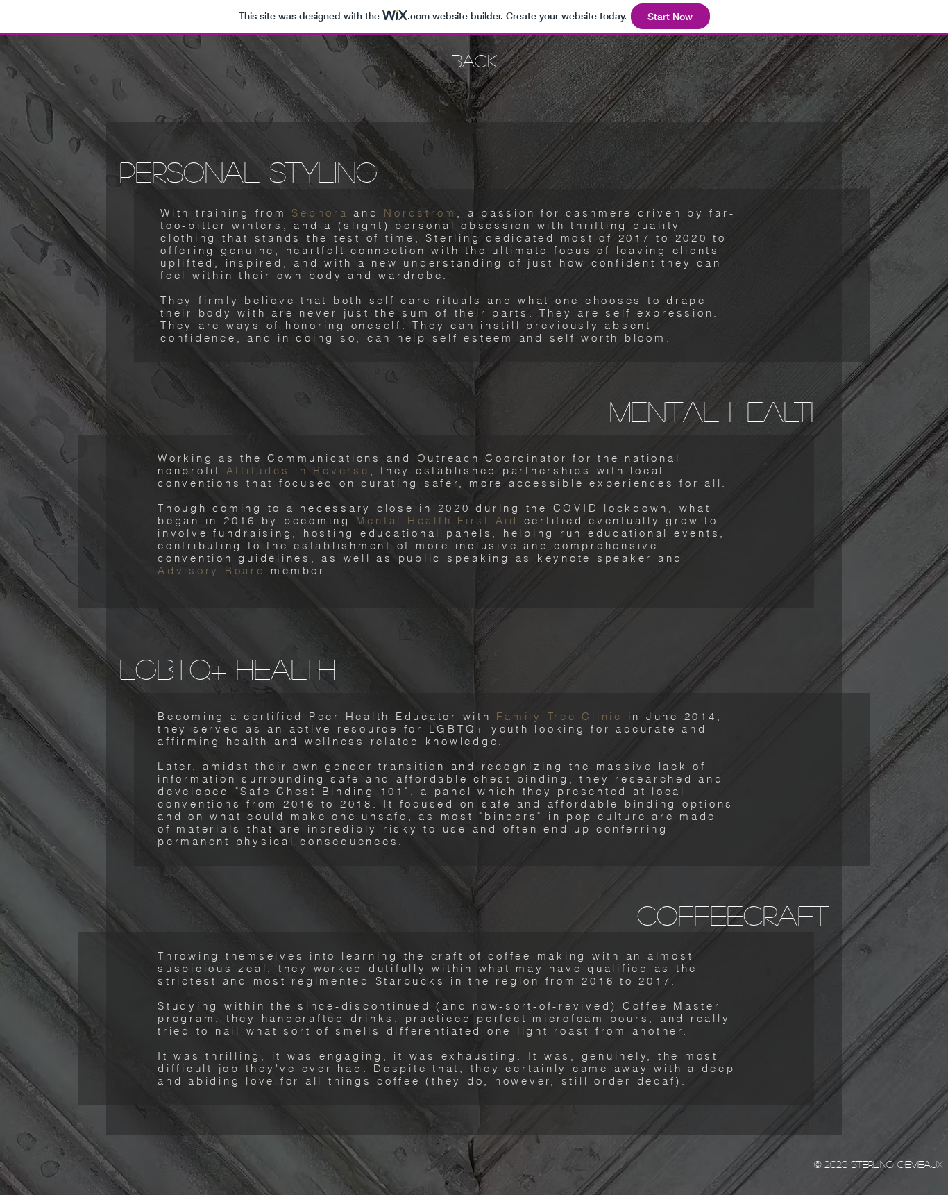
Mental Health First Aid (437, 520)
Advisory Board (212, 570)
